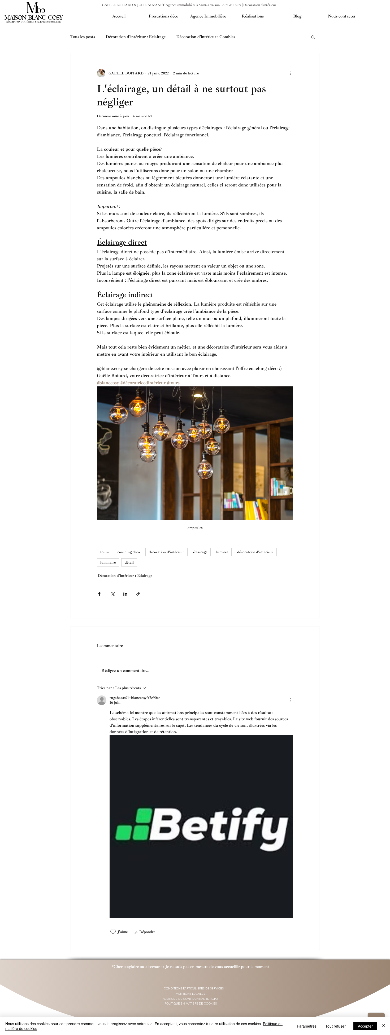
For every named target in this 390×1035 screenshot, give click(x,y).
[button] (312, 37)
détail (129, 562)
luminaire (108, 562)
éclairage (200, 552)
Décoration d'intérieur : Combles (205, 36)
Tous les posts (82, 36)
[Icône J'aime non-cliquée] (113, 932)
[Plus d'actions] (290, 73)
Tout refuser (335, 1026)
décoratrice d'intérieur (255, 552)
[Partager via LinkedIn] (125, 593)
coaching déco (129, 552)
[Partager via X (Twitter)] (112, 593)
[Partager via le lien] (138, 593)
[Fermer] (383, 1026)
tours (104, 552)
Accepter (365, 1026)
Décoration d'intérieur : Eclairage (136, 36)
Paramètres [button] (307, 1026)
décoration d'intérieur (166, 552)
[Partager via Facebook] (99, 593)
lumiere (222, 552)
